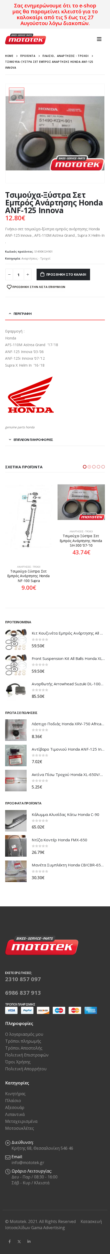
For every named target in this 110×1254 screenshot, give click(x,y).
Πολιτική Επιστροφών (27, 1019)
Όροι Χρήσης (18, 1026)
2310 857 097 (23, 944)
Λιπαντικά (15, 1079)
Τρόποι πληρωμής (23, 1006)
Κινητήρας (15, 1058)
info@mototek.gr (28, 1127)
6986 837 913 (23, 957)
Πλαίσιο (13, 1065)
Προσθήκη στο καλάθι (66, 274)
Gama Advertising (48, 1192)
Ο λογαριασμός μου (24, 999)
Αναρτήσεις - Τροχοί (35, 258)
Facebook (9, 1206)
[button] (84, 467)
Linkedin (29, 1206)
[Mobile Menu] (99, 39)
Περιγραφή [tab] (23, 313)
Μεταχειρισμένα (21, 1086)
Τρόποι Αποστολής (23, 1012)
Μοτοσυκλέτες (19, 1093)
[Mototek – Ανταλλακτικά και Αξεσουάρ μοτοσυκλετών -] (25, 39)
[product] (28, 502)
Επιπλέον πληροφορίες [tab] (33, 439)
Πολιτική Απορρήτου (26, 1033)
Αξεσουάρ (14, 1072)
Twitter (19, 1206)
